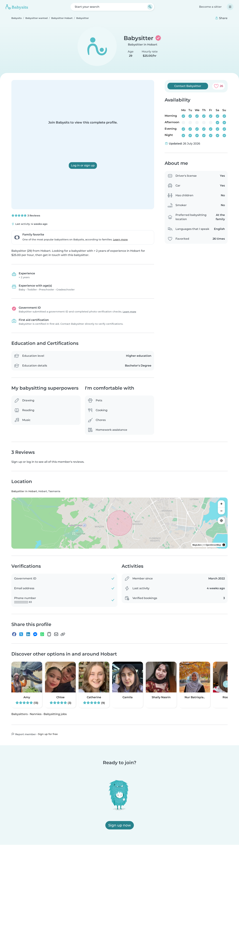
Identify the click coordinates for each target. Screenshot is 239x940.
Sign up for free (48, 734)
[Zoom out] (221, 510)
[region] (119, 523)
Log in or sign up (83, 165)
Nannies (35, 714)
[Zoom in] (221, 503)
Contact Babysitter (187, 86)
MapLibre (197, 544)
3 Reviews (33, 215)
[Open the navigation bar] (230, 6)
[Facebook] (14, 634)
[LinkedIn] (28, 634)
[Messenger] (35, 634)
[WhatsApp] (42, 634)
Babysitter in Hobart (142, 44)
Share (222, 18)
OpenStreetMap (213, 544)
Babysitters (19, 714)
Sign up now (119, 825)
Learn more (120, 239)
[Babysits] (17, 7)
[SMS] (49, 634)
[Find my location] (221, 520)
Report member (25, 734)
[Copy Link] (62, 634)
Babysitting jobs (55, 714)
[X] (21, 634)
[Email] (56, 634)
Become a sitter (210, 6)
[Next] (226, 684)
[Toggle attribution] (224, 545)
